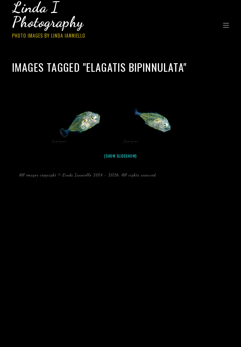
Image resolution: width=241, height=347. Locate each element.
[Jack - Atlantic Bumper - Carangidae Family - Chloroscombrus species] (84, 122)
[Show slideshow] (120, 156)
